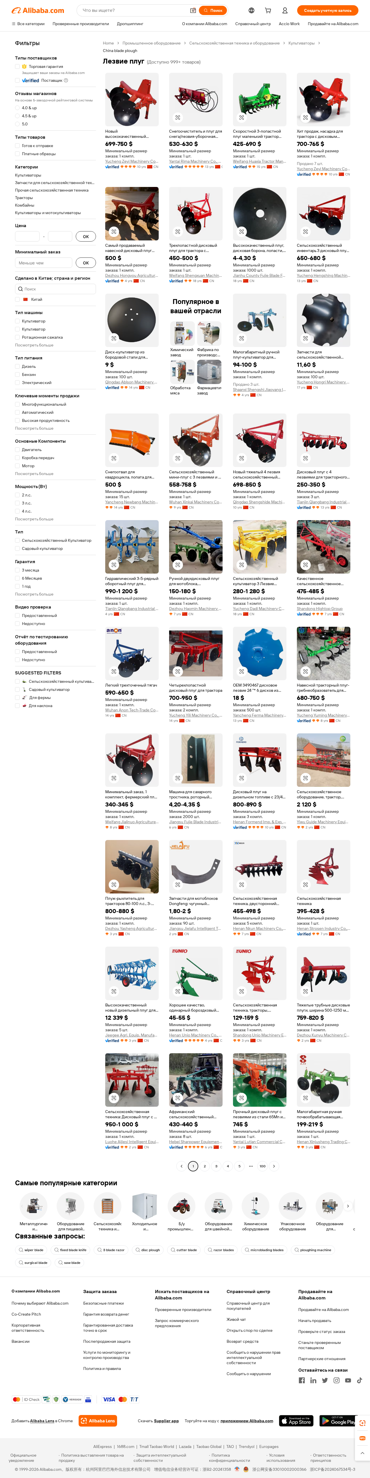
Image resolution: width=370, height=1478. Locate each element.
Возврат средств (242, 1341)
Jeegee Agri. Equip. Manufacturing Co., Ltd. (132, 1035)
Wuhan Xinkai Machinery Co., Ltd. (196, 502)
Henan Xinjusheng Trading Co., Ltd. (323, 1141)
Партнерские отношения (321, 1358)
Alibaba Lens (42, 1420)
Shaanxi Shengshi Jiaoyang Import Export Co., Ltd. (259, 389)
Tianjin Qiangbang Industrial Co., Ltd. (323, 502)
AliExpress (102, 1446)
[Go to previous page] (181, 1166)
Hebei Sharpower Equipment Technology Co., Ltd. (196, 1141)
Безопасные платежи (103, 1303)
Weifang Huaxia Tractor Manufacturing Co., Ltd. (259, 161)
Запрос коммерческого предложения (177, 1323)
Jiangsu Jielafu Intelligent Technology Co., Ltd (196, 928)
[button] (193, 10)
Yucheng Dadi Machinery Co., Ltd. (259, 608)
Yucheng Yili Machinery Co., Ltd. (196, 715)
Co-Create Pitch (26, 1314)
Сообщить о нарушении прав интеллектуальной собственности (253, 1357)
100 (263, 1166)
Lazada (185, 1446)
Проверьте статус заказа (321, 1331)
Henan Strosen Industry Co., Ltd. (323, 928)
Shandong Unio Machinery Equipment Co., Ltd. (259, 1035)
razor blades (224, 1250)
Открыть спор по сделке (250, 1330)
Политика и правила (102, 1368)
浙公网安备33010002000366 (279, 1469)
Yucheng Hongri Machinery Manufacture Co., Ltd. (323, 382)
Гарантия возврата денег (106, 1314)
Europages (269, 1446)
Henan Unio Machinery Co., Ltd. (196, 1035)
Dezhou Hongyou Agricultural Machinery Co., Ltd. (132, 275)
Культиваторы (301, 43)
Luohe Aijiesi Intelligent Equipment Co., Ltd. (132, 1141)
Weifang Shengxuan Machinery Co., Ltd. (196, 275)
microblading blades (267, 1250)
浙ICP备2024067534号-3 (332, 1469)
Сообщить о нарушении (249, 1373)
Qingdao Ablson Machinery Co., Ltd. (132, 382)
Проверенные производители (183, 1309)
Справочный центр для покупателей (248, 1306)
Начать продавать (314, 1320)
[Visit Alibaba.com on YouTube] (348, 1380)
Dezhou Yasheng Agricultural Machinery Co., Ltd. (132, 928)
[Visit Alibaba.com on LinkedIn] (313, 1380)
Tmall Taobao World (156, 1446)
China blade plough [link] (120, 50)
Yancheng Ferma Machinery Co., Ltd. (259, 715)
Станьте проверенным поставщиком (319, 1345)
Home (108, 43)
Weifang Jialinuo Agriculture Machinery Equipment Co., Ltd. (132, 821)
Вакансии (20, 1341)
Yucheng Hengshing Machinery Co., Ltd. (323, 275)
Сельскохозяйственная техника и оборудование (234, 43)
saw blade (72, 1263)
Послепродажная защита (106, 1341)
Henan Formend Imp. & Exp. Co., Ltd (259, 821)
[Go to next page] (274, 1166)
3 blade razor (114, 1250)
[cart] (269, 11)
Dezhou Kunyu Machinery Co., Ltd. (323, 1035)
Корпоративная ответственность (28, 1328)
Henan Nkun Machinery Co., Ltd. (259, 928)
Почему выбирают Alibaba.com (40, 1303)
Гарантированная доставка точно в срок (108, 1328)
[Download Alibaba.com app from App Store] (296, 1421)
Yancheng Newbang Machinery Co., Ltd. (132, 502)
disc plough (150, 1250)
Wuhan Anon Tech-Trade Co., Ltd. (132, 710)
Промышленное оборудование (152, 43)
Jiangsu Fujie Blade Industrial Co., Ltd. (196, 821)
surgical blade (36, 1263)
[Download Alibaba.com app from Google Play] (338, 1421)
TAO (230, 1446)
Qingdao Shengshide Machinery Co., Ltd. (259, 502)
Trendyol (246, 1446)
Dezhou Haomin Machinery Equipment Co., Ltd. (196, 608)
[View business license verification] (237, 1469)
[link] (362, 1423)
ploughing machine (315, 1250)
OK (86, 236)
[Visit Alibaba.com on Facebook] (301, 1380)
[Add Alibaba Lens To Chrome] (98, 1421)
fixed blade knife (73, 1250)
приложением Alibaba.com (247, 1420)
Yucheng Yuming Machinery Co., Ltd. (323, 715)
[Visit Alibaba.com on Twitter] (324, 1380)
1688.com (125, 1446)
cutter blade (187, 1250)
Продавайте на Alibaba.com (323, 1309)
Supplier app (166, 1420)
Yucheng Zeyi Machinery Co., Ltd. (132, 161)
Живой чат (236, 1319)
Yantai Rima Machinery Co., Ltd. (196, 161)
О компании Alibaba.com (36, 1291)
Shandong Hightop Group (320, 608)
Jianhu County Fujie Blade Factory (259, 275)
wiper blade (34, 1250)
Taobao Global (208, 1446)
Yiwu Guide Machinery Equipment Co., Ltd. (323, 821)
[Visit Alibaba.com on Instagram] (336, 1380)
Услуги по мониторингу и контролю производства (106, 1355)
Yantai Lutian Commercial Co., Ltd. (259, 1141)
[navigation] (55, 605)
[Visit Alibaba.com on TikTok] (359, 1380)
